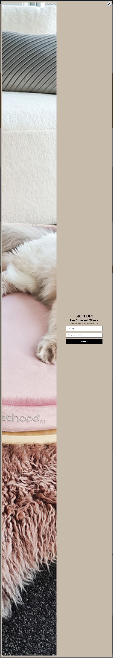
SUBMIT (84, 341)
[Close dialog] (109, 4)
